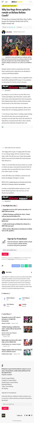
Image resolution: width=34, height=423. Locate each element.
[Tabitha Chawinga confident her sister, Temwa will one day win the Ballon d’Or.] (28, 329)
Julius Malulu (9, 31)
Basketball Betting (7, 384)
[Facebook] (9, 299)
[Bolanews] (17, 1)
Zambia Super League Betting (10, 382)
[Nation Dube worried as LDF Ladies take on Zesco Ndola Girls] (28, 342)
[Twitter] (25, 299)
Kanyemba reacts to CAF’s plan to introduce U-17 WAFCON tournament (11, 319)
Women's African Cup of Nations (9, 333)
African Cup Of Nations (9, 5)
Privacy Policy (11, 259)
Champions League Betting (9, 380)
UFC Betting (5, 388)
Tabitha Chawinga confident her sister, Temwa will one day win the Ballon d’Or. (11, 328)
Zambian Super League (7, 354)
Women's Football (6, 323)
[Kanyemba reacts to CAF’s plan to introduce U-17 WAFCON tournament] (28, 319)
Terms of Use (17, 257)
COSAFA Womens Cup (7, 344)
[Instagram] (9, 305)
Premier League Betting (8, 378)
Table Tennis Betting (7, 386)
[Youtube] (25, 305)
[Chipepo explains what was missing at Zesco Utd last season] (28, 352)
